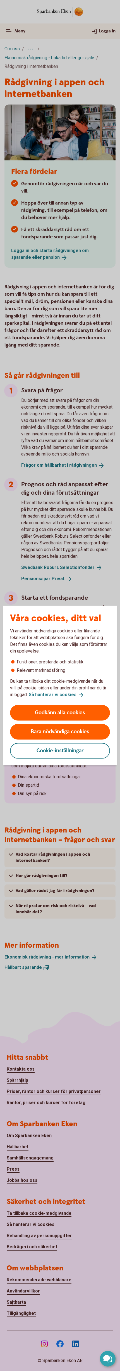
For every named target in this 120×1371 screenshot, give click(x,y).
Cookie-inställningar (60, 750)
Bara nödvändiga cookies (60, 731)
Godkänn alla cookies (60, 712)
